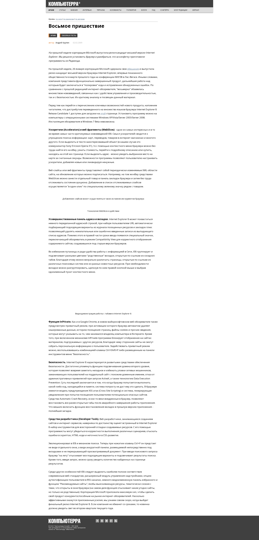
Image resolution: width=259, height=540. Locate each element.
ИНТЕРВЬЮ (87, 10)
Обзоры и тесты (69, 35)
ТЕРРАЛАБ (101, 10)
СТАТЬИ (62, 10)
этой (103, 113)
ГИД (153, 10)
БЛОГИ (144, 10)
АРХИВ (51, 10)
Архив (53, 35)
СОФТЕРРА (164, 10)
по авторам (80, 19)
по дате (59, 19)
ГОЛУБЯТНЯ (131, 10)
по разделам (69, 19)
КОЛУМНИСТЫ (115, 10)
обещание (133, 68)
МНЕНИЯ (74, 10)
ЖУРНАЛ (195, 10)
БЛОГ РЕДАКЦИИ (180, 10)
